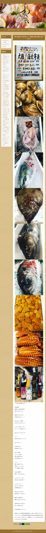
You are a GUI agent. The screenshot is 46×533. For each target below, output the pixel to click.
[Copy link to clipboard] (28, 524)
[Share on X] (23, 524)
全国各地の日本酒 (31, 29)
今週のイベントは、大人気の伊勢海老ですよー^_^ (6, 69)
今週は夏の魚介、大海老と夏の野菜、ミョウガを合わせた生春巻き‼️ (6, 121)
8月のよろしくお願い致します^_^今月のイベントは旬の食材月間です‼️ (6, 79)
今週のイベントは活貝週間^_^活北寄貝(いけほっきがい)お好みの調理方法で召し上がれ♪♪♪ (6, 60)
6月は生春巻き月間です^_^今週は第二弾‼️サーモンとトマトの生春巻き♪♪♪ (6, 131)
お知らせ (4, 46)
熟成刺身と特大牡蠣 (11, 29)
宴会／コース (23, 29)
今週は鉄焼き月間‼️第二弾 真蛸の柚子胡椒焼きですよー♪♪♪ (6, 104)
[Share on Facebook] (20, 524)
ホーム (5, 29)
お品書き (18, 29)
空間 (36, 29)
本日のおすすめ (6, 44)
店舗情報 (40, 29)
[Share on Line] (26, 524)
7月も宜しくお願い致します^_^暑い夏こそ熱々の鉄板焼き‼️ (6, 112)
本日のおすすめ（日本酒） (6, 41)
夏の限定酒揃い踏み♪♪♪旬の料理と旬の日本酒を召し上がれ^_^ (6, 96)
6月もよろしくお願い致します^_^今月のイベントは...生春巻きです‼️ (6, 141)
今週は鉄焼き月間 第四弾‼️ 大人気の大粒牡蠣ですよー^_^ (6, 88)
